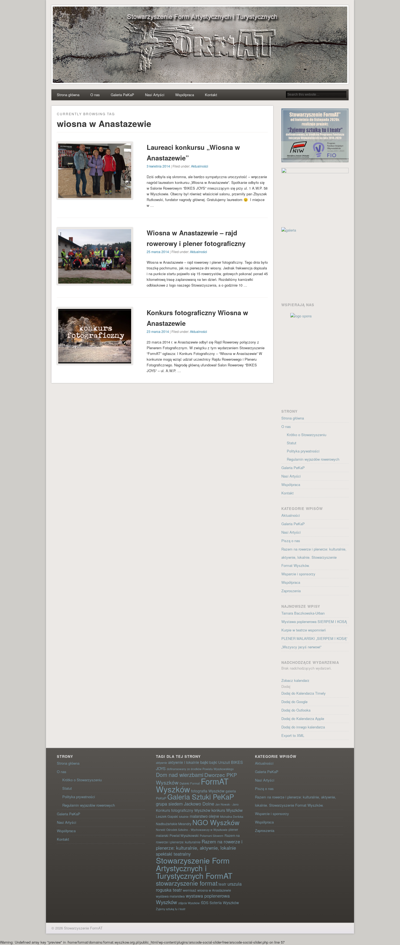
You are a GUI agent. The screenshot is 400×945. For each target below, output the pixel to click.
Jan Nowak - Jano (227, 804)
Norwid (160, 830)
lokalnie (184, 817)
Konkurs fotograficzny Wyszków (183, 810)
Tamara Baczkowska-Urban (303, 613)
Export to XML (292, 735)
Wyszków (166, 902)
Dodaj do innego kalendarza (303, 727)
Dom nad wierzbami (179, 775)
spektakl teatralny (173, 853)
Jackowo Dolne (199, 803)
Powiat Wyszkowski (184, 835)
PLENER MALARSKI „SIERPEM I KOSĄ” (314, 638)
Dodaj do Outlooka (295, 710)
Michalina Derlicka (231, 817)
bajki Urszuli (219, 762)
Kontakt (211, 94)
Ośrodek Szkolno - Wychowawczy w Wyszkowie (196, 830)
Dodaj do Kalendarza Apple (302, 718)
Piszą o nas (290, 540)
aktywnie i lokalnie (183, 762)
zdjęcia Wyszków (189, 903)
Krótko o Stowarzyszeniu (306, 434)
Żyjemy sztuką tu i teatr (171, 909)
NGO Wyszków (215, 822)
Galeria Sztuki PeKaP (200, 796)
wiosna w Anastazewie (214, 890)
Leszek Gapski (167, 816)
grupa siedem (169, 803)
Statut (291, 442)
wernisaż (189, 890)
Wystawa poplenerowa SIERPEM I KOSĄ (314, 621)
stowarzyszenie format (186, 883)
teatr (222, 884)
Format (195, 783)
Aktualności (199, 166)
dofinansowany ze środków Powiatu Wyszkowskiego (200, 769)
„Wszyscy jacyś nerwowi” (301, 646)
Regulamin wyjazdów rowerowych (313, 459)
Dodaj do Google (294, 701)
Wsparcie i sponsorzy (298, 573)
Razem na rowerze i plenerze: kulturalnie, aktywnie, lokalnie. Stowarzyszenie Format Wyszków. (313, 557)
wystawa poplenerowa (208, 895)
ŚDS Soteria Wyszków (220, 902)
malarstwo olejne (204, 816)
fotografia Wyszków (207, 791)
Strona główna (68, 94)
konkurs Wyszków (227, 810)
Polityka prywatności (303, 451)
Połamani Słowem (211, 836)
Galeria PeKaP (122, 94)
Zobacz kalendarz (295, 680)
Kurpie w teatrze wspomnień (303, 630)
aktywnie (161, 763)
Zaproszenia (291, 590)
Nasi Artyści (154, 94)
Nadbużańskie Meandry (173, 823)
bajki (204, 762)
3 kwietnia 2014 (158, 166)
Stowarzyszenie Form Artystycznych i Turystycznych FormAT (194, 868)
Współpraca (184, 94)
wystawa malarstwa (170, 896)
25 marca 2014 (158, 251)
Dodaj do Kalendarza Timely (303, 693)
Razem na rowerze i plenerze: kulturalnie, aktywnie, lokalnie (199, 844)
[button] (285, 686)
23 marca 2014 (158, 331)
